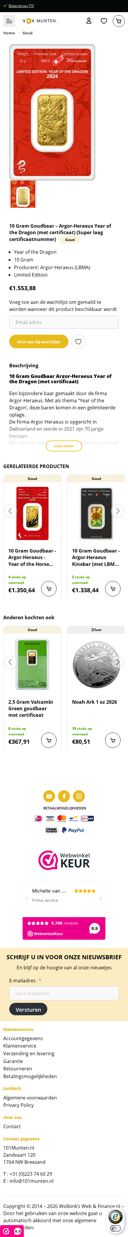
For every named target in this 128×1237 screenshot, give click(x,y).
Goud (27, 33)
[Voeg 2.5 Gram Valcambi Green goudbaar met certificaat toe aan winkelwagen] (49, 740)
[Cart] (119, 21)
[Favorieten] (104, 21)
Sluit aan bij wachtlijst (38, 341)
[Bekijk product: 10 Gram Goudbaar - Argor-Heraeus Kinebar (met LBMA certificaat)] (96, 513)
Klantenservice (19, 1046)
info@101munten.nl (32, 1181)
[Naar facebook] (64, 796)
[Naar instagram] (79, 796)
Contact (12, 1126)
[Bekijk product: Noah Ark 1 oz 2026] (96, 664)
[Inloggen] (89, 21)
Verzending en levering (28, 1053)
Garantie (13, 1061)
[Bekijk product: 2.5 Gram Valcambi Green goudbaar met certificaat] (32, 664)
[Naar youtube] (49, 796)
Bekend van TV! (21, 5)
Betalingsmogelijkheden (30, 1076)
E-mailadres (25, 980)
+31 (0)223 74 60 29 (31, 1174)
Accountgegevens (23, 1038)
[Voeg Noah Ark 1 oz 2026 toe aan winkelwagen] (113, 740)
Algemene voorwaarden (30, 1097)
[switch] (115, 1228)
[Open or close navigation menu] (9, 21)
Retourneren (17, 1068)
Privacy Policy (18, 1105)
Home (9, 33)
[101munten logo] (40, 21)
